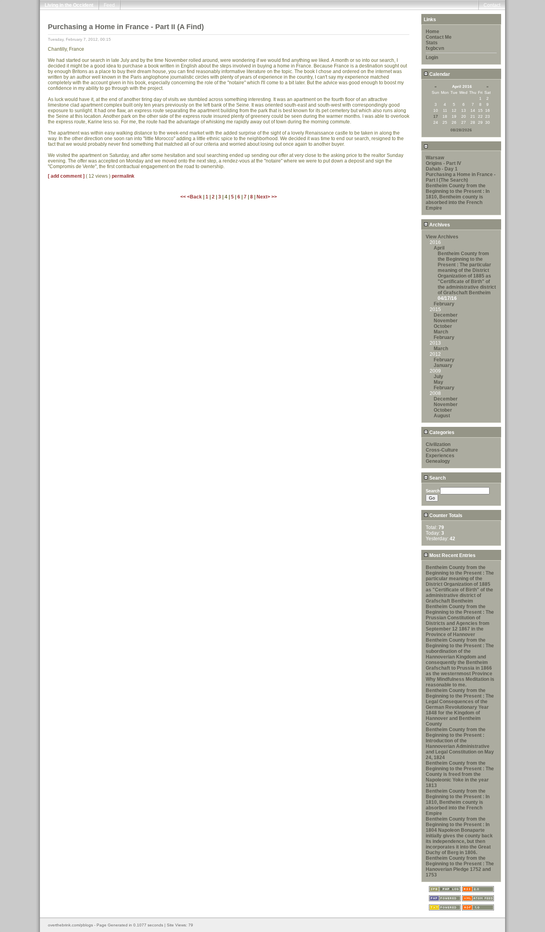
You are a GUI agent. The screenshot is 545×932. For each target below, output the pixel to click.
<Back (195, 197)
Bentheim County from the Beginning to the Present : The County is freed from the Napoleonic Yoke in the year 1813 (460, 774)
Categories (441, 432)
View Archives (442, 237)
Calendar (439, 74)
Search (437, 478)
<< (183, 197)
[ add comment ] (66, 176)
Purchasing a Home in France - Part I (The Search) (461, 177)
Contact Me (439, 37)
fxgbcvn (435, 48)
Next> (264, 197)
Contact (492, 5)
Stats (432, 43)
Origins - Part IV (443, 163)
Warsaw (435, 158)
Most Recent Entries (452, 555)
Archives (439, 225)
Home (432, 31)
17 (435, 116)
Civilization (438, 444)
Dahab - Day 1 (442, 169)
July (438, 376)
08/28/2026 (461, 130)
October (443, 326)
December (446, 315)
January (443, 365)
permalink (123, 176)
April (439, 248)
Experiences (440, 455)
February (444, 304)
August (442, 415)
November (446, 320)
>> (274, 197)
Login (432, 57)
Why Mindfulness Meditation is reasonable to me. (460, 682)
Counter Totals (445, 515)
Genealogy (438, 461)
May (438, 382)
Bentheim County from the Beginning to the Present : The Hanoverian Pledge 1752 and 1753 (460, 866)
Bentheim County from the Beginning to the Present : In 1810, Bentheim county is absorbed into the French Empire (458, 197)
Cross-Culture (442, 450)
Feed (109, 5)
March (441, 332)
